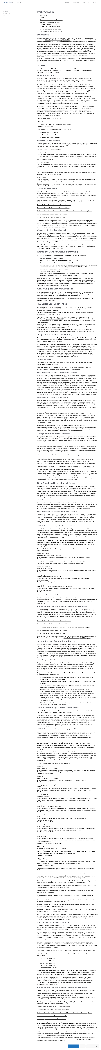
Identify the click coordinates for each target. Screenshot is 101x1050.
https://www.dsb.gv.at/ (43, 283)
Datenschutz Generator (56, 1040)
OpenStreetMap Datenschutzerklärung (50, 29)
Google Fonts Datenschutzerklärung (50, 26)
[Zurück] (2, 525)
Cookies (42, 17)
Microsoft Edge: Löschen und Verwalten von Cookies (51, 217)
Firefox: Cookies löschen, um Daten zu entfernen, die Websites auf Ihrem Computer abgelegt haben (64, 211)
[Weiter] (98, 525)
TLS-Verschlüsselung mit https (48, 24)
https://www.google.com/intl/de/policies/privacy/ (57, 479)
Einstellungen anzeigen (92, 1046)
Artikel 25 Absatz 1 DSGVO (54, 319)
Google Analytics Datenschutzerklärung (51, 31)
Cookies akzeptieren (73, 1046)
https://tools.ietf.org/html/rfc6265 (48, 246)
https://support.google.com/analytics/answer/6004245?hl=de (54, 1037)
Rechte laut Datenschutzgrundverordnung (51, 20)
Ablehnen (82, 1046)
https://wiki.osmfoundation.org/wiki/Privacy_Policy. (77, 638)
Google (88, 362)
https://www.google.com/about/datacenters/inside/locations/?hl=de (76, 929)
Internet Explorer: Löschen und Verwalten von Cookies (52, 214)
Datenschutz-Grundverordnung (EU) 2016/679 (57, 40)
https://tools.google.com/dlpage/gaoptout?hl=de (50, 997)
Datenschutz (43, 15)
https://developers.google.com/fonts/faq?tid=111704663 (52, 471)
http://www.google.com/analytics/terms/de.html (58, 1035)
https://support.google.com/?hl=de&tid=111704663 (76, 461)
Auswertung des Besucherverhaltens (50, 22)
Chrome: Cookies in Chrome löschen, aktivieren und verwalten (54, 205)
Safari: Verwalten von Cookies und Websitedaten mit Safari (53, 208)
